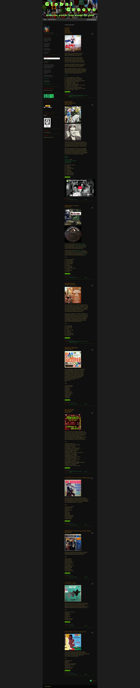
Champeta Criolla (75, 341)
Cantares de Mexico (68, 161)
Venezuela (70, 96)
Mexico (73, 199)
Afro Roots (70, 341)
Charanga (73, 95)
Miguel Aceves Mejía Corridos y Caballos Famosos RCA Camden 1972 (70, 103)
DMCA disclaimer (46, 78)
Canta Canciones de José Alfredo (70, 160)
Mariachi (70, 199)
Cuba (76, 95)
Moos (45, 24)
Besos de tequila (67, 162)
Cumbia (73, 403)
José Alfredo (80, 250)
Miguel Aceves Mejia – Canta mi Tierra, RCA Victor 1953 (75, 631)
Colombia (79, 341)
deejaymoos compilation (72, 471)
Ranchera (75, 199)
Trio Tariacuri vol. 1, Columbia (70, 583)
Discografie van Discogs (77, 251)
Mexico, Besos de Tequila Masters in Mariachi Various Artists (69, 411)
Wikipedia (66, 157)
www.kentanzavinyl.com (47, 84)
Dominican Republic (81, 95)
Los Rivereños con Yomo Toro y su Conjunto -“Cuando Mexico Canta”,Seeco (79, 477)
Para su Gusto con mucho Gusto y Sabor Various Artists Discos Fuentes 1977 (69, 31)
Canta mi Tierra (67, 159)
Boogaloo (70, 95)
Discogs (66, 75)
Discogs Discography (78, 245)
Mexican (84, 247)
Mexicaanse (85, 253)
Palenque (75, 342)
